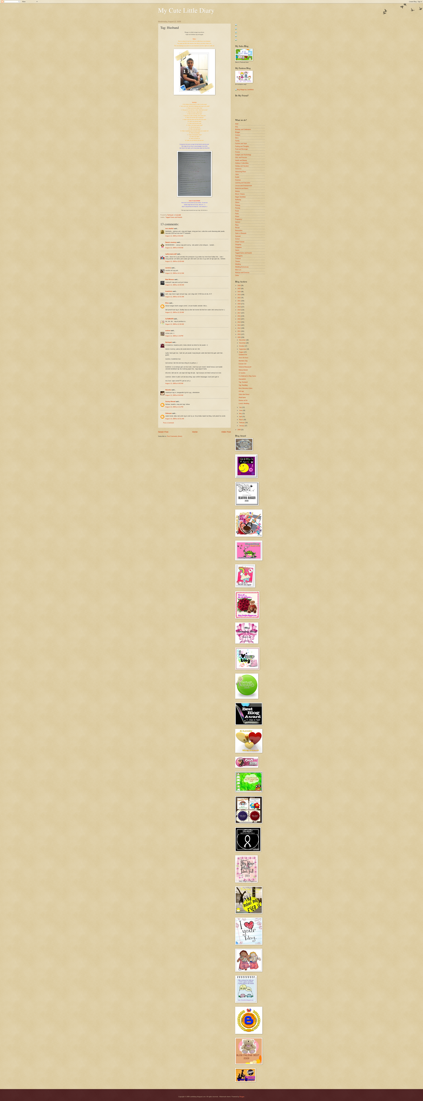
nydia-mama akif (171, 254)
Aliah (236, 124)
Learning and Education (242, 183)
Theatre (237, 261)
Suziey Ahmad (170, 401)
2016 (239, 316)
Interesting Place (240, 171)
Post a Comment (168, 423)
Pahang (237, 205)
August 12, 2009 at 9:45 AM (174, 236)
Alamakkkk (242, 379)
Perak (237, 211)
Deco (236, 138)
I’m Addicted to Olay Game (247, 376)
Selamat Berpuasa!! (245, 367)
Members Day (243, 361)
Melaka (237, 191)
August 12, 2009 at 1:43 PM (174, 336)
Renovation (238, 230)
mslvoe (167, 330)
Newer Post (163, 432)
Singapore (238, 247)
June (241, 410)
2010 (239, 334)
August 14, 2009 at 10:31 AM (174, 419)
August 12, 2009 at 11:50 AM (174, 324)
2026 (239, 285)
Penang (237, 208)
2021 (239, 301)
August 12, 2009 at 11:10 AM (174, 312)
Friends (237, 152)
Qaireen (237, 222)
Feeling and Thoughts (242, 146)
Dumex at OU (243, 400)
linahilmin (168, 291)
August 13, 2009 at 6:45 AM (174, 383)
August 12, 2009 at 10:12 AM (174, 273)
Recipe (237, 227)
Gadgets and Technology (243, 155)
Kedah (237, 177)
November (242, 343)
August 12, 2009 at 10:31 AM (174, 297)
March (241, 419)
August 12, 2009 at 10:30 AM (174, 285)
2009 (239, 337)
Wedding (238, 264)
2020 (239, 304)
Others (237, 202)
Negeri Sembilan (240, 197)
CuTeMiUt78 (169, 319)
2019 (239, 307)
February (242, 422)
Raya (236, 225)
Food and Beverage (241, 149)
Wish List (238, 270)
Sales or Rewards (240, 233)
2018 (239, 310)
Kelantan (238, 180)
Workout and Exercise (242, 272)
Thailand (238, 258)
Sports (237, 250)
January (242, 425)
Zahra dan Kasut (244, 394)
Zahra (237, 275)
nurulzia (168, 268)
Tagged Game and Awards (173, 217)
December (242, 340)
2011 (239, 331)
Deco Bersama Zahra (245, 388)
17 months (242, 373)
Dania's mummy (170, 242)
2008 (239, 429)
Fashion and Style (241, 143)
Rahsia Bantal (243, 370)
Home (195, 432)
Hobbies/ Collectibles (242, 163)
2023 (239, 294)
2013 (239, 325)
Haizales (168, 390)
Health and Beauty (241, 160)
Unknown (168, 413)
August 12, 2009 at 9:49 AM (174, 248)
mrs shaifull (169, 228)
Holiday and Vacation (242, 166)
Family (237, 141)
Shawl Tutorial (239, 242)
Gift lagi (241, 391)
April (240, 416)
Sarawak (238, 236)
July (240, 407)
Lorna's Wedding (244, 403)
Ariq (236, 127)
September (243, 349)
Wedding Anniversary (242, 267)
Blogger (237, 132)
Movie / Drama (240, 194)
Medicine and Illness (241, 188)
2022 (239, 298)
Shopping (238, 244)
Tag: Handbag (243, 385)
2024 (239, 291)
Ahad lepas (242, 397)
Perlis (237, 213)
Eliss (167, 303)
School (237, 239)
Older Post (226, 432)
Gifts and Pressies (241, 157)
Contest (237, 135)
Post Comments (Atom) (174, 436)
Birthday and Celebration (243, 129)
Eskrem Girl (242, 364)
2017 (239, 313)
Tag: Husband (243, 382)
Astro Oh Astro (243, 358)
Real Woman (169, 279)
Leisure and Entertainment (243, 185)
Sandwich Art (243, 354)
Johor (237, 174)
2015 (239, 319)
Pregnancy (238, 219)
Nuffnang (238, 199)
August (241, 352)
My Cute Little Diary (186, 10)
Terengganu (239, 256)
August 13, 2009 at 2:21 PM (174, 407)
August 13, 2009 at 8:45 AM (174, 395)
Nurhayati (168, 342)
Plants (237, 216)
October (242, 346)
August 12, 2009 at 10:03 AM (174, 261)
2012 (239, 328)
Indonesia (238, 169)
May (240, 413)
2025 (239, 288)
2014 (239, 322)
